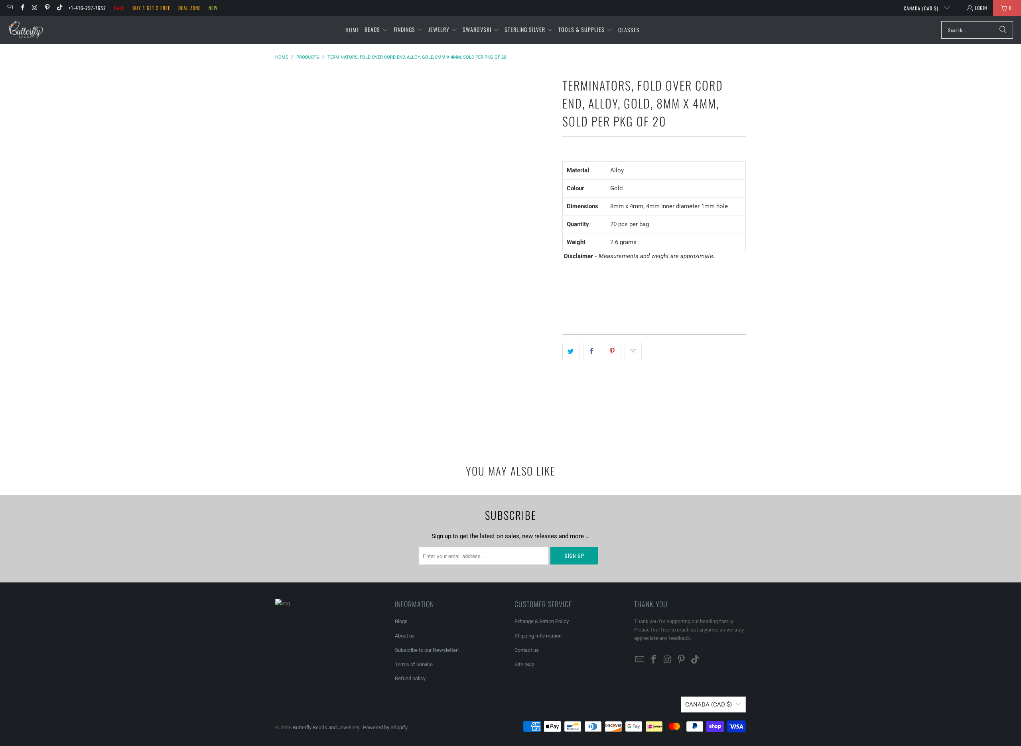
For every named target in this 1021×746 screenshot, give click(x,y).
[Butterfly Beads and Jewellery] (26, 30)
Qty (566, 271)
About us (405, 636)
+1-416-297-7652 (87, 7)
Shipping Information (538, 636)
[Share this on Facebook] (591, 351)
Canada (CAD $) (922, 8)
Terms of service (414, 664)
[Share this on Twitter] (570, 351)
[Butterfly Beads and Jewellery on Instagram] (34, 7)
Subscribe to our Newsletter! (427, 650)
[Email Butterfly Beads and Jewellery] (9, 7)
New (213, 7)
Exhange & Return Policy (541, 621)
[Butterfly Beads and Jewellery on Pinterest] (46, 7)
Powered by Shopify (385, 727)
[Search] (1003, 30)
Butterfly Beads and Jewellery (327, 727)
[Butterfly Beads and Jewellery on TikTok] (59, 7)
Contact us (526, 650)
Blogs (401, 621)
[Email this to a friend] (633, 351)
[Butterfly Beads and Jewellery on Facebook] (21, 7)
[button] (376, 30)
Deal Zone (189, 7)
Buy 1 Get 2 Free (151, 7)
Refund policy (410, 678)
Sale (119, 7)
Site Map (524, 664)
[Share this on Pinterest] (612, 351)
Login (981, 7)
